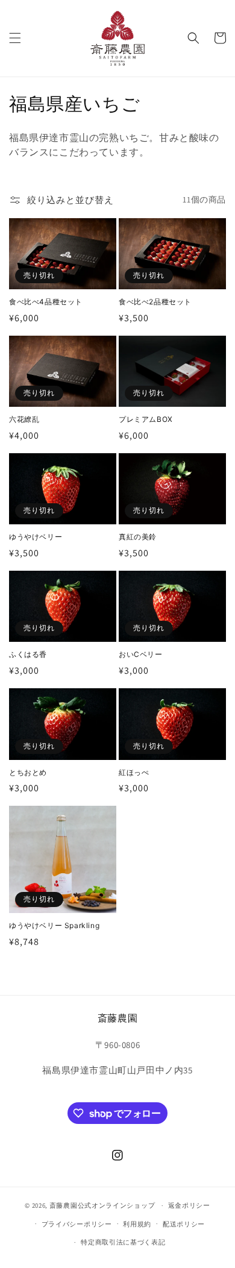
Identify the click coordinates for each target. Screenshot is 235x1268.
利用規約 (137, 1224)
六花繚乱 (24, 419)
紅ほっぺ (134, 772)
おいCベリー (141, 654)
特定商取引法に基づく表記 (123, 1242)
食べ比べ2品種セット (155, 301)
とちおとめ (28, 772)
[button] (15, 38)
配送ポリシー (184, 1224)
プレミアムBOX (146, 419)
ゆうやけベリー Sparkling (54, 925)
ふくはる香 (28, 654)
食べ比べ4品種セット (46, 301)
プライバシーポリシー (77, 1224)
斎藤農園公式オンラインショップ (102, 1205)
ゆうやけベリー (35, 536)
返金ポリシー (189, 1205)
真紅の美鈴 (138, 536)
